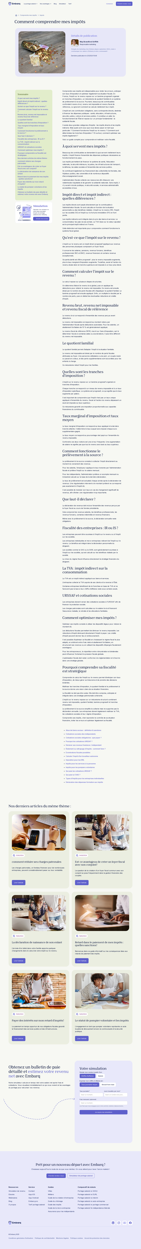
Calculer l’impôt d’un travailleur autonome (82, 756)
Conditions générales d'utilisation (21, 1238)
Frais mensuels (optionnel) (88, 1099)
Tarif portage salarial (36, 1205)
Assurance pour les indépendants (61, 1211)
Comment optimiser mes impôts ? (31, 150)
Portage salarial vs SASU (88, 1191)
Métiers (51, 1194)
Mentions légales (62, 1238)
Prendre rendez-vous (124, 4)
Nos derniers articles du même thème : (33, 158)
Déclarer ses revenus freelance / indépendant (83, 745)
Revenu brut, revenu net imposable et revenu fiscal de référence (32, 115)
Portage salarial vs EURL (87, 1194)
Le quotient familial (25, 120)
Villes (50, 1191)
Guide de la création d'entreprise (60, 1198)
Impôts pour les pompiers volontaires (80, 767)
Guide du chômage (55, 1201)
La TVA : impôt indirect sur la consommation (29, 143)
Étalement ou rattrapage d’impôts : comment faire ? (86, 749)
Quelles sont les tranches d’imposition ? (33, 123)
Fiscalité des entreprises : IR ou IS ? (31, 139)
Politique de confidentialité (45, 1238)
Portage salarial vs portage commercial (93, 1205)
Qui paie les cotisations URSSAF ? (79, 771)
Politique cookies (76, 1238)
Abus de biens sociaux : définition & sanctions (83, 730)
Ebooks (11, 1194)
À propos (12, 1205)
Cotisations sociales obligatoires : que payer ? (83, 738)
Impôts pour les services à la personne (81, 764)
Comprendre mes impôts (28, 15)
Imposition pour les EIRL (75, 760)
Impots (42, 15)
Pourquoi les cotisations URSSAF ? (79, 741)
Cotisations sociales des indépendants (81, 734)
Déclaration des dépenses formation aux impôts (84, 782)
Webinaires (13, 1198)
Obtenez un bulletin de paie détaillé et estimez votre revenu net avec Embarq (33, 193)
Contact (31, 1191)
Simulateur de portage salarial (81, 1176)
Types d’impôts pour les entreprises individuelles (85, 778)
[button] (31, 3)
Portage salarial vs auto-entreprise (91, 1201)
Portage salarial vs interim (88, 1198)
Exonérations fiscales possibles (78, 752)
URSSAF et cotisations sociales (30, 147)
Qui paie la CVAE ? (73, 775)
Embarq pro (33, 1201)
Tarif (69, 4)
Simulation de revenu (17, 1191)
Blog (55, 4)
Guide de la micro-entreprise (59, 1208)
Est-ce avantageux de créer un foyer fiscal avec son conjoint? (32, 167)
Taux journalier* (85, 1091)
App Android (33, 1198)
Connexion (109, 4)
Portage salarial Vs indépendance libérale (94, 1208)
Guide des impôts (54, 1205)
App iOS (31, 1194)
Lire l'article (18, 883)
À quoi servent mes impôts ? (29, 98)
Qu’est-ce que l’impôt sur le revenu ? (32, 106)
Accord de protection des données (97, 1238)
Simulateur (62, 4)
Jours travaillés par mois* (112, 1091)
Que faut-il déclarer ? (26, 136)
